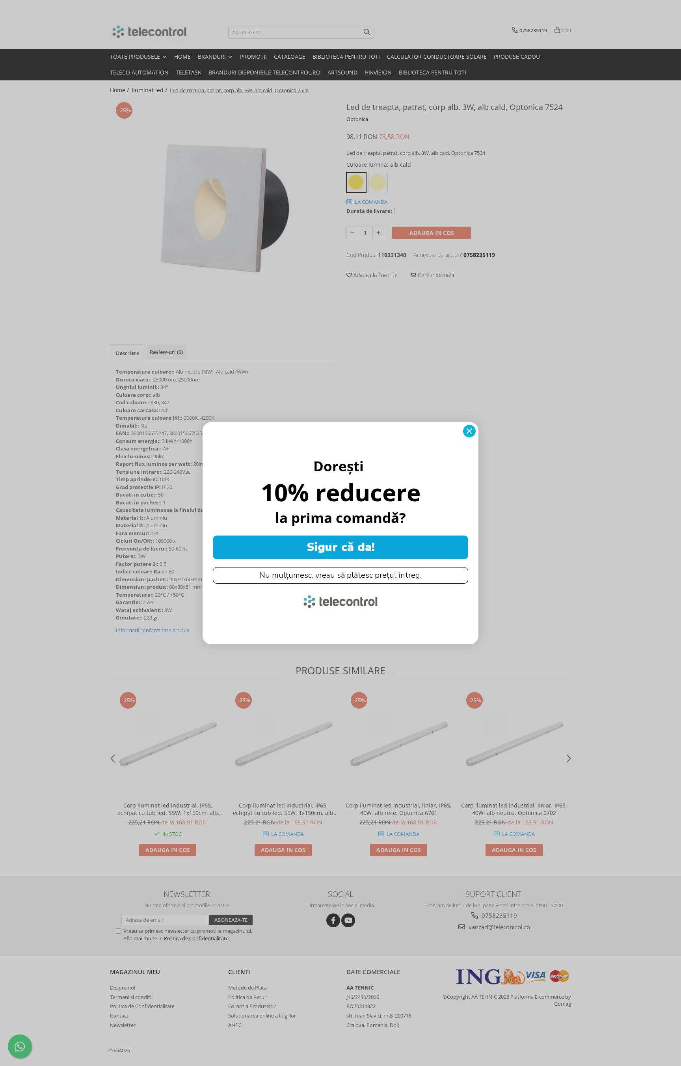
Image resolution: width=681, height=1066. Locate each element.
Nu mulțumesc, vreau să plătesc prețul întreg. (340, 575)
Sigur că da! (341, 547)
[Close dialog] (469, 431)
